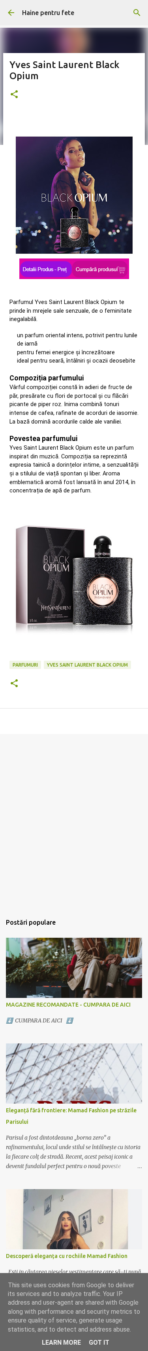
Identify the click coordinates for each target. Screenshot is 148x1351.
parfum (34, 335)
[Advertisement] (74, 820)
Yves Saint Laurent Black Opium (87, 664)
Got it (99, 1342)
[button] (14, 94)
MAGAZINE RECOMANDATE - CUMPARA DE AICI (68, 1004)
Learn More (61, 1342)
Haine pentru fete (48, 12)
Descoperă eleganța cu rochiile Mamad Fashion (66, 1256)
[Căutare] (137, 12)
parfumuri (25, 664)
